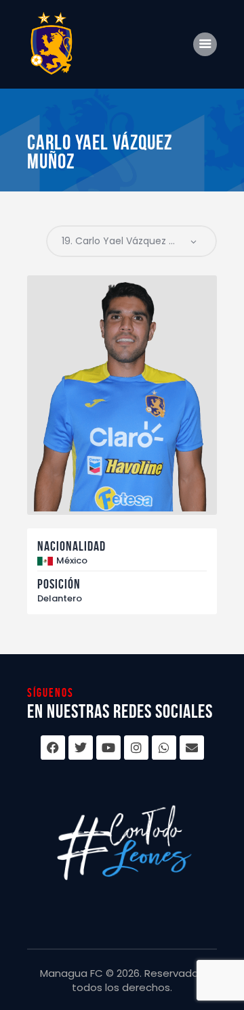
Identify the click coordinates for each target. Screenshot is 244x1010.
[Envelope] (192, 747)
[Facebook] (53, 747)
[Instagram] (136, 747)
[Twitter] (80, 747)
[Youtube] (108, 747)
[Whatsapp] (164, 747)
